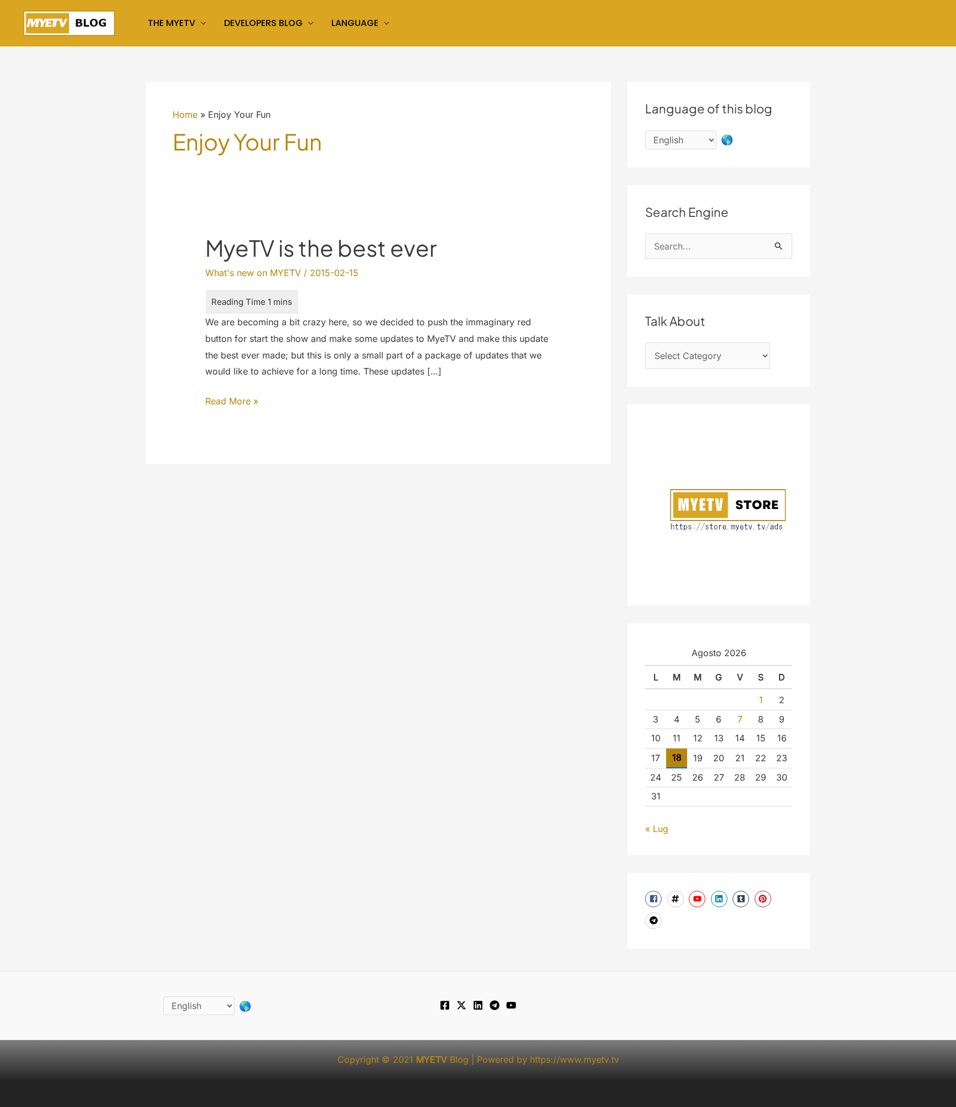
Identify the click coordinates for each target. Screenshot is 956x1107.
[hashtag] (677, 899)
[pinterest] (764, 899)
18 (677, 757)
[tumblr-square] (742, 899)
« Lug (656, 828)
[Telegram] (495, 1005)
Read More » (231, 402)
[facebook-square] (654, 899)
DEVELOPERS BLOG (263, 23)
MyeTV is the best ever (321, 247)
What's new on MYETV (253, 272)
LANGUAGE (354, 23)
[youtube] (698, 899)
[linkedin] (720, 899)
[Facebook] (445, 1005)
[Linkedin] (478, 1005)
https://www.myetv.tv (574, 1059)
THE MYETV (171, 23)
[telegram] (654, 920)
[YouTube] (511, 1005)
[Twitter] (461, 1005)
